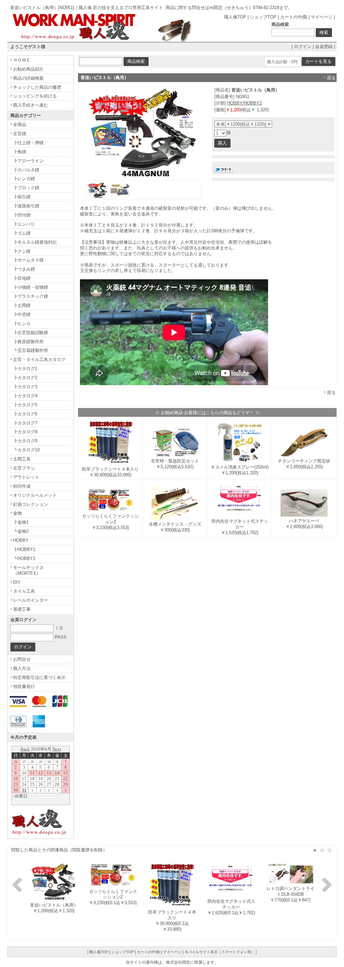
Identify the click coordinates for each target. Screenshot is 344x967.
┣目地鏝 (22, 278)
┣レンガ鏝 (24, 178)
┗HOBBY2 (24, 558)
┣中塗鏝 (22, 314)
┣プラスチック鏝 (30, 296)
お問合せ (22, 659)
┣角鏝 (19, 151)
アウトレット (26, 477)
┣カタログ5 (25, 404)
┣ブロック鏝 (26, 187)
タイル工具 (24, 591)
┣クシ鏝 (22, 251)
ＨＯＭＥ (22, 60)
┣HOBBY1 (24, 549)
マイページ (322, 16)
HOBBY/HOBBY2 (244, 103)
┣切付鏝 (22, 214)
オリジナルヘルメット (35, 495)
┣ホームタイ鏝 (28, 260)
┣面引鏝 (22, 196)
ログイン (302, 46)
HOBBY (21, 540)
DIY (16, 582)
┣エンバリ (24, 224)
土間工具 (22, 458)
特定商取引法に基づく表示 (39, 677)
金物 (17, 513)
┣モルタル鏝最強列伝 (35, 242)
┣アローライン (28, 160)
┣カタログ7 (25, 423)
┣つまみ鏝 (24, 269)
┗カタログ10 (26, 449)
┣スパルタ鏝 (26, 169)
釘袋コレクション (30, 504)
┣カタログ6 (25, 413)
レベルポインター (30, 600)
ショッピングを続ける (35, 95)
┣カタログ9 (25, 440)
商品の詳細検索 (28, 78)
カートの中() (293, 16)
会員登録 (324, 46)
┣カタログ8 (25, 431)
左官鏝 (19, 133)
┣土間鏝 (22, 305)
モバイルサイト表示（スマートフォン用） (219, 952)
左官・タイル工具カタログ (39, 359)
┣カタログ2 (25, 377)
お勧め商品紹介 (28, 69)
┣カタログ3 (25, 386)
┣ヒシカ (22, 323)
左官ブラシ (24, 468)
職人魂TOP (235, 16)
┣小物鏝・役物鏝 (30, 287)
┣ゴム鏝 (22, 233)
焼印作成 (22, 486)
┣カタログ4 (25, 395)
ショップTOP (263, 16)
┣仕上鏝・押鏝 (28, 142)
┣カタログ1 (25, 368)
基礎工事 (22, 609)
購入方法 (22, 668)
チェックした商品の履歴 (37, 87)
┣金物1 (21, 522)
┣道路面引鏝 (26, 205)
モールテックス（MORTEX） (28, 570)
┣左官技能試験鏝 (30, 332)
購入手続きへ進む (30, 105)
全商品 (19, 124)
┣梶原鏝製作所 (28, 341)
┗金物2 (21, 531)
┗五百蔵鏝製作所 (30, 350)
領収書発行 (24, 686)
